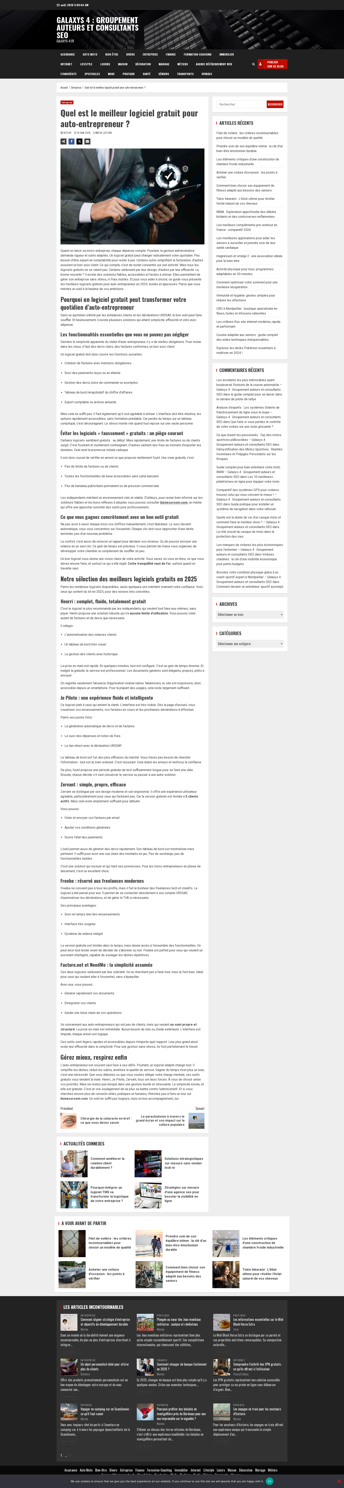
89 (69, 1455)
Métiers (182, 64)
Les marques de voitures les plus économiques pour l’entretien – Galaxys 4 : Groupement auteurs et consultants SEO (249, 549)
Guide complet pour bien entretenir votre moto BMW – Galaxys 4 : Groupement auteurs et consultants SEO (248, 472)
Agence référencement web (214, 64)
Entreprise (150, 54)
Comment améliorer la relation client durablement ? (74, 1163)
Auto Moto (90, 54)
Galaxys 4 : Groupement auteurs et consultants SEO (98, 27)
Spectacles (92, 74)
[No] (339, 1481)
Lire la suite (69, 1351)
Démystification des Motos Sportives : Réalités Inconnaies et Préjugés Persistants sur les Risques (249, 454)
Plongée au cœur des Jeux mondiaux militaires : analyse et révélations (179, 1322)
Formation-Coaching (197, 54)
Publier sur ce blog (275, 64)
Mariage (164, 64)
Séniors (163, 74)
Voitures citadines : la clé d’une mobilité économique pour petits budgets (246, 559)
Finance (171, 54)
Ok (269, 1481)
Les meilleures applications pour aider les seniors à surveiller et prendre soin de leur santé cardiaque (245, 242)
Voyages (207, 74)
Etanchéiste (69, 74)
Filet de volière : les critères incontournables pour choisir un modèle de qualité (72, 1243)
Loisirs (105, 64)
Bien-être (111, 54)
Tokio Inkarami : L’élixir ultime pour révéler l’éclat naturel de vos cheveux (225, 1274)
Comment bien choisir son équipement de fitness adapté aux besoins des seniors (149, 1274)
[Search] (253, 64)
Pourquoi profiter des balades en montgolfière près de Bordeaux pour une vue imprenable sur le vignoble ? (181, 1414)
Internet (66, 64)
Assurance (68, 54)
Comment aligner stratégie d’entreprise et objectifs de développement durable (105, 1322)
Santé (146, 74)
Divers (130, 54)
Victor (68, 132)
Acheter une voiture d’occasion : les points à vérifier (72, 1274)
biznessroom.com (174, 502)
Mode (111, 74)
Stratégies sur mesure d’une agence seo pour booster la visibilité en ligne (148, 1194)
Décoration (143, 64)
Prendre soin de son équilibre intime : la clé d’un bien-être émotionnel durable (149, 1243)
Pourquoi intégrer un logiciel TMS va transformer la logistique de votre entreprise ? (74, 1194)
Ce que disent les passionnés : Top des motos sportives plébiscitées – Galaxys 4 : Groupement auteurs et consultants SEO (248, 439)
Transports (185, 74)
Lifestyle (86, 64)
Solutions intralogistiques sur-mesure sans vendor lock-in (148, 1163)
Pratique (129, 74)
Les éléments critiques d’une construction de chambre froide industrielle (225, 1243)
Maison (122, 64)
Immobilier (226, 54)
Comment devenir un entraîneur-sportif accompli (249, 587)
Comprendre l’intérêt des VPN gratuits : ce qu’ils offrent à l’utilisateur (257, 1366)
